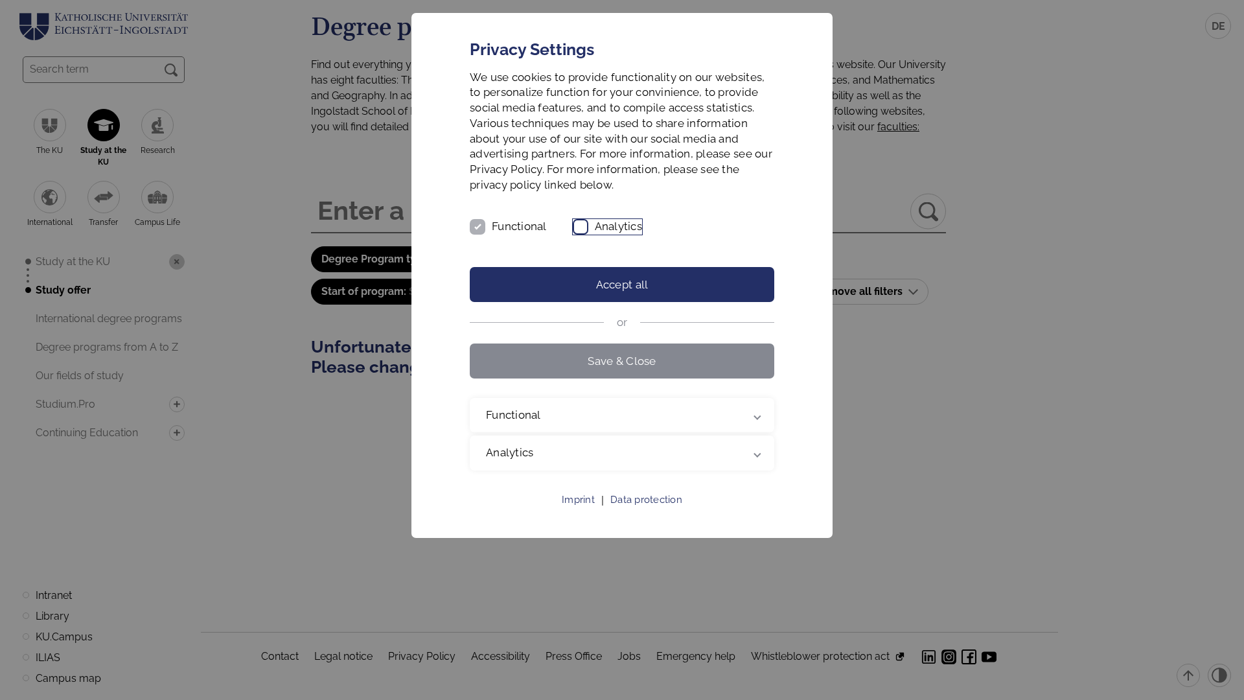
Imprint (578, 500)
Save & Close (622, 361)
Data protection (646, 500)
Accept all (622, 284)
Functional (519, 226)
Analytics (618, 226)
